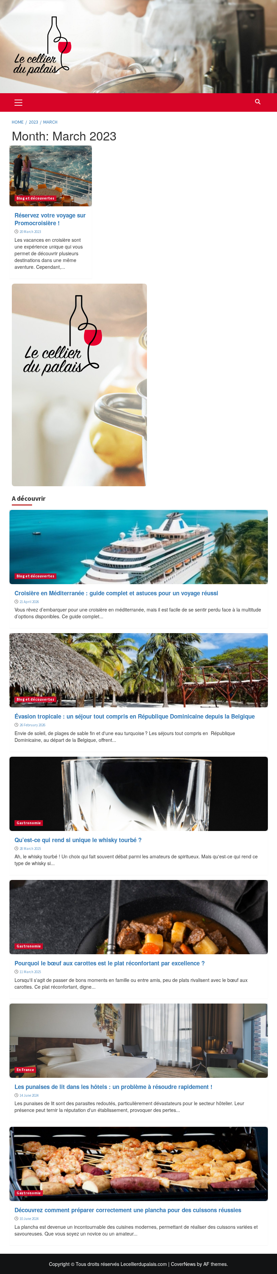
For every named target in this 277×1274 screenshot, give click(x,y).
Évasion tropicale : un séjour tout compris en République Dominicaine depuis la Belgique (135, 716)
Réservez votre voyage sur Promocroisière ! (50, 219)
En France (25, 1069)
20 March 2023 (30, 231)
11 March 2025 (30, 971)
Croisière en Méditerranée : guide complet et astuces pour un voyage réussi (116, 593)
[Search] (257, 101)
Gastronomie (29, 823)
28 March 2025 (30, 848)
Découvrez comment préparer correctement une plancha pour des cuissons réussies (128, 1210)
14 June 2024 (29, 1095)
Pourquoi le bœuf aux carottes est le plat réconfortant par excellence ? (110, 963)
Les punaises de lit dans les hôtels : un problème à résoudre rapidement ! (113, 1087)
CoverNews (183, 1263)
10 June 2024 (29, 1218)
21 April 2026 (29, 601)
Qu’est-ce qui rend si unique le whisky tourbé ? (78, 840)
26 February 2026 (32, 725)
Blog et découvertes (35, 198)
